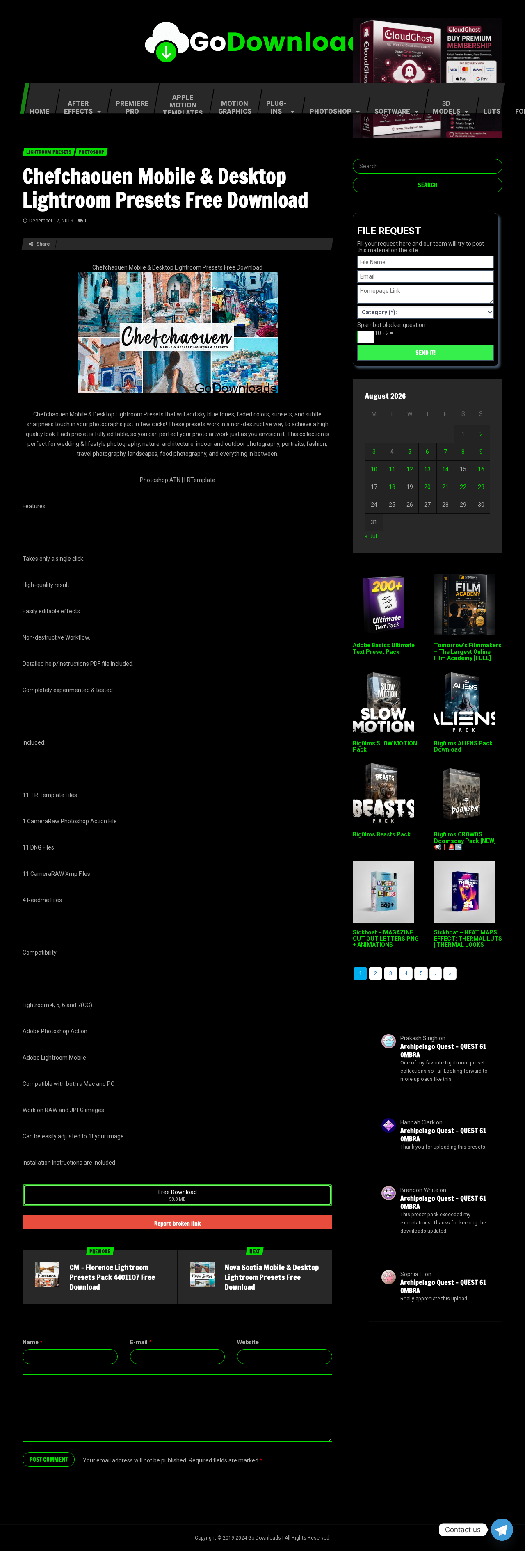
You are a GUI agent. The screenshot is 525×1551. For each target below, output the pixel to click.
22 (463, 487)
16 (481, 469)
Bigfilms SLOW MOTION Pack (385, 746)
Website (248, 1342)
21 (445, 487)
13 (427, 469)
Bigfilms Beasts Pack (382, 834)
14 (445, 469)
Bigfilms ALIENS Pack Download (463, 746)
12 (409, 469)
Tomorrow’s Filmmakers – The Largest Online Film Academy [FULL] (468, 651)
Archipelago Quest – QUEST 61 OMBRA (443, 1050)
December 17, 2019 (51, 221)
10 (374, 469)
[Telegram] (502, 1530)
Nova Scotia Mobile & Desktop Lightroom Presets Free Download (272, 1277)
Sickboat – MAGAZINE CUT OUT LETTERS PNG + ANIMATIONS (386, 938)
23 (481, 487)
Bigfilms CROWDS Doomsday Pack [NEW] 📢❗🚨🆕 (465, 840)
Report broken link (177, 1224)
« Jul (371, 536)
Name (33, 1342)
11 (392, 469)
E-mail (141, 1342)
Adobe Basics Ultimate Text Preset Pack (384, 648)
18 (392, 487)
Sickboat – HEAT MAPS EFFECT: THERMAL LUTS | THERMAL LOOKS (468, 938)
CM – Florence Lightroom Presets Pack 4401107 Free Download (112, 1277)
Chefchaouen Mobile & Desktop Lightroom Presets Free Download (165, 188)
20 (427, 487)
